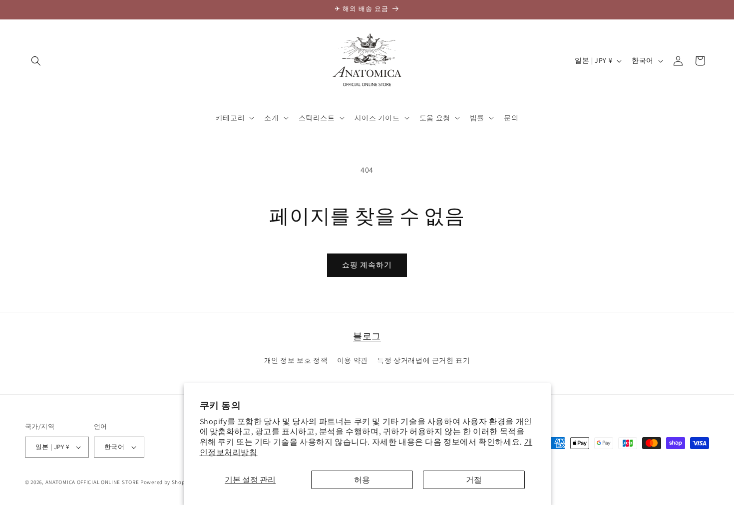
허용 (362, 480)
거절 (474, 480)
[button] (36, 61)
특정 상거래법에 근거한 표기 (423, 360)
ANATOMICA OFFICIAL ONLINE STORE (92, 482)
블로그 (367, 336)
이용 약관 (352, 360)
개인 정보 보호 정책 (296, 360)
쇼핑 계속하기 (367, 264)
